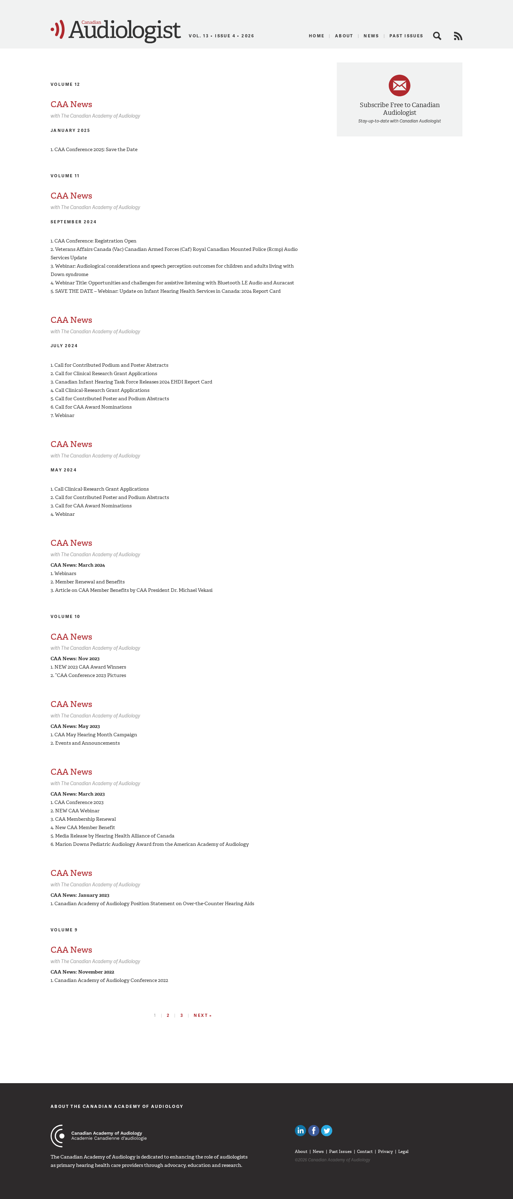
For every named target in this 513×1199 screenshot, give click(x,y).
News (371, 36)
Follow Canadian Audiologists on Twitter (326, 1130)
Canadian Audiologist (116, 32)
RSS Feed (458, 36)
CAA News (71, 104)
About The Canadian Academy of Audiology (117, 1106)
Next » (203, 1015)
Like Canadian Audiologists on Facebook (313, 1130)
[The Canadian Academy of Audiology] (99, 1136)
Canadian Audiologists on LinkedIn (300, 1130)
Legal (403, 1151)
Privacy (385, 1151)
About (344, 36)
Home (317, 36)
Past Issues (406, 36)
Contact (365, 1151)
